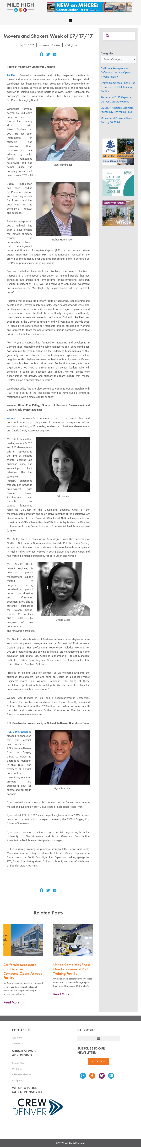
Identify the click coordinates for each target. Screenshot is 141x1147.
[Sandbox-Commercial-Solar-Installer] (118, 151)
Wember (11, 418)
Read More (11, 1002)
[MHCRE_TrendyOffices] (118, 212)
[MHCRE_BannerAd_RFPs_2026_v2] (89, 6)
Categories (107, 53)
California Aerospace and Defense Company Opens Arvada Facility (22, 971)
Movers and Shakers (49, 45)
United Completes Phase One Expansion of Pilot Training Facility (72, 969)
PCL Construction (17, 731)
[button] (70, 20)
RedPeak (12, 75)
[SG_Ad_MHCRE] (118, 182)
